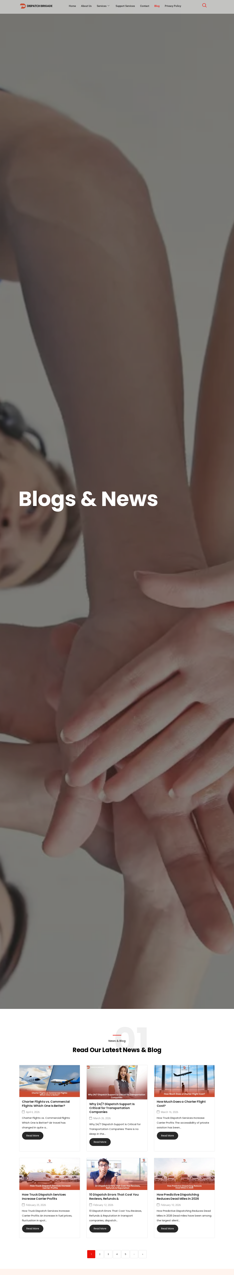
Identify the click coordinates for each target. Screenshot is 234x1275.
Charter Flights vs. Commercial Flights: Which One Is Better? (46, 1103)
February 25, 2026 (36, 1205)
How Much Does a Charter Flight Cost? (181, 1103)
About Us (86, 6)
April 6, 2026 (33, 1112)
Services (102, 6)
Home (72, 6)
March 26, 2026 (102, 1118)
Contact (144, 6)
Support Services (125, 6)
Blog (157, 6)
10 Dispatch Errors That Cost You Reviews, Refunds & (114, 1196)
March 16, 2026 (169, 1112)
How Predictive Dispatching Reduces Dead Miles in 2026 (178, 1196)
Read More (32, 1135)
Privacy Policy (173, 6)
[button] (204, 6)
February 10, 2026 (171, 1205)
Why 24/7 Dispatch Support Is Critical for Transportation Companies (112, 1108)
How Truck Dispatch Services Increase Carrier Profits (44, 1196)
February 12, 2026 (103, 1205)
